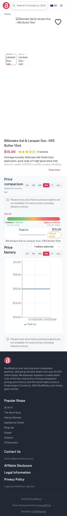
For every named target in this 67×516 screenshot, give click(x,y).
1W (27, 185)
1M (33, 185)
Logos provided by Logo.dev (19, 486)
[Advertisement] (33, 103)
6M (46, 185)
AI (44, 5)
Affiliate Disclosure (18, 465)
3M (39, 185)
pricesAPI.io (44, 505)
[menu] (61, 5)
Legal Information (17, 472)
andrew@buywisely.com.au (19, 458)
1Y (52, 185)
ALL (59, 185)
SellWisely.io (39, 511)
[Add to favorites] (58, 22)
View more (54, 170)
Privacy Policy (14, 479)
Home (7, 14)
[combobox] (29, 5)
